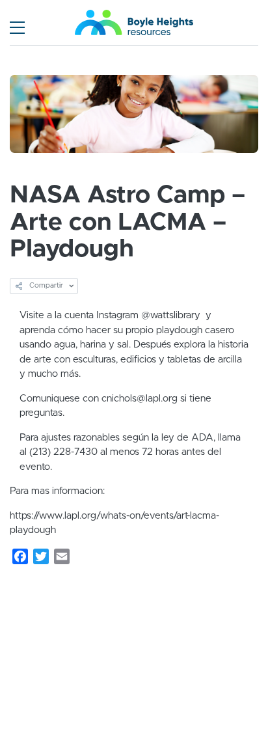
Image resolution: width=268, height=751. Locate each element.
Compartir (45, 285)
